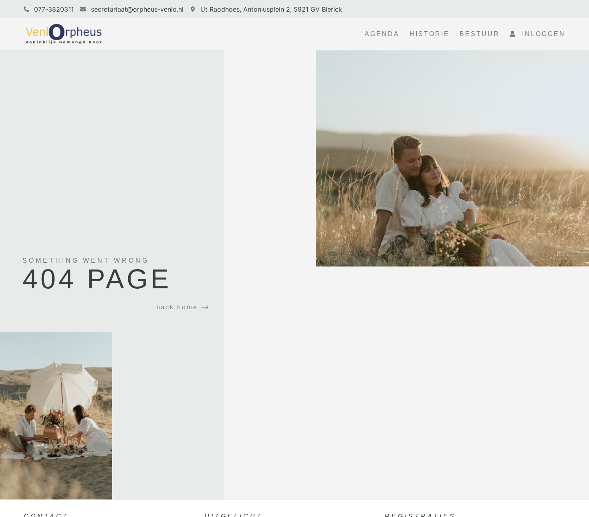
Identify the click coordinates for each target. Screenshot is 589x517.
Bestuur (480, 33)
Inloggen (540, 33)
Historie (429, 33)
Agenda (382, 33)
